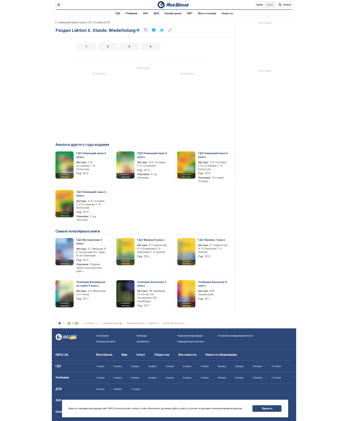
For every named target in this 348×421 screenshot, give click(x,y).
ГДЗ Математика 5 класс (89, 241)
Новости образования (221, 354)
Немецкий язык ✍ (112, 323)
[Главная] (60, 323)
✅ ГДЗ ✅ (72, 323)
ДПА (156, 13)
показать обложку (64, 175)
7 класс (204, 366)
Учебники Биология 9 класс (151, 283)
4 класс (152, 366)
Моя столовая (207, 13)
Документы (143, 341)
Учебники (131, 13)
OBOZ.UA (61, 354)
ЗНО (145, 13)
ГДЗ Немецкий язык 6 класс (91, 155)
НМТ (190, 13)
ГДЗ (117, 13)
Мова (259, 5)
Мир (124, 354)
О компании (102, 335)
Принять (267, 408)
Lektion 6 (153, 323)
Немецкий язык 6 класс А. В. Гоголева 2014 (84, 22)
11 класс (276, 366)
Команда (141, 335)
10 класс (257, 366)
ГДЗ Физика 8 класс (151, 240)
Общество (161, 354)
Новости (227, 13)
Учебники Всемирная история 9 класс (90, 283)
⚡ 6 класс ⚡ (90, 323)
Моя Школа (104, 354)
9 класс (239, 366)
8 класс (222, 366)
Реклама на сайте (105, 341)
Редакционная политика (190, 341)
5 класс (170, 366)
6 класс (187, 366)
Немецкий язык (135, 323)
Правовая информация (190, 335)
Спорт (140, 354)
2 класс (117, 366)
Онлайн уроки (172, 13)
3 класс (135, 366)
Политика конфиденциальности (235, 335)
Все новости (187, 354)
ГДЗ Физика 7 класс (211, 240)
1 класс (100, 366)
